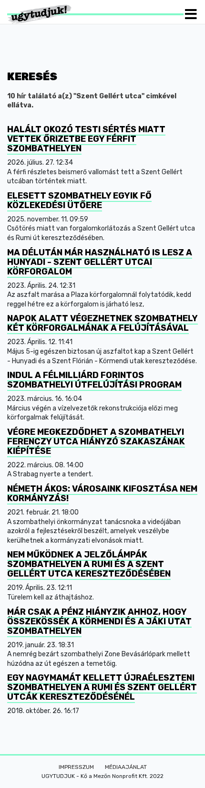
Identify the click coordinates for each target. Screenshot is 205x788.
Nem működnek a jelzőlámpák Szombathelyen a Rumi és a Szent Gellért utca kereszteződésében (89, 564)
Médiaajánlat (126, 767)
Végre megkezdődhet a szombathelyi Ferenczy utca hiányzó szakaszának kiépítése (96, 441)
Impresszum (76, 767)
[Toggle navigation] (191, 14)
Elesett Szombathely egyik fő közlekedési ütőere (79, 200)
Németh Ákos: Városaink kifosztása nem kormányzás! (102, 493)
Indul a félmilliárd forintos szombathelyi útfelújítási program (94, 380)
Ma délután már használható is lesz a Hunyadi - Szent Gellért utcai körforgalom (99, 262)
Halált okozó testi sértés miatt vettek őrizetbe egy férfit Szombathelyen (86, 139)
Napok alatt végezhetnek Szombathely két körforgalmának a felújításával (102, 323)
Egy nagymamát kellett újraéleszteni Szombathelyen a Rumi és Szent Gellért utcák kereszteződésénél (102, 687)
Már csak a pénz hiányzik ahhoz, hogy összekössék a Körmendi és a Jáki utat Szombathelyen (99, 621)
